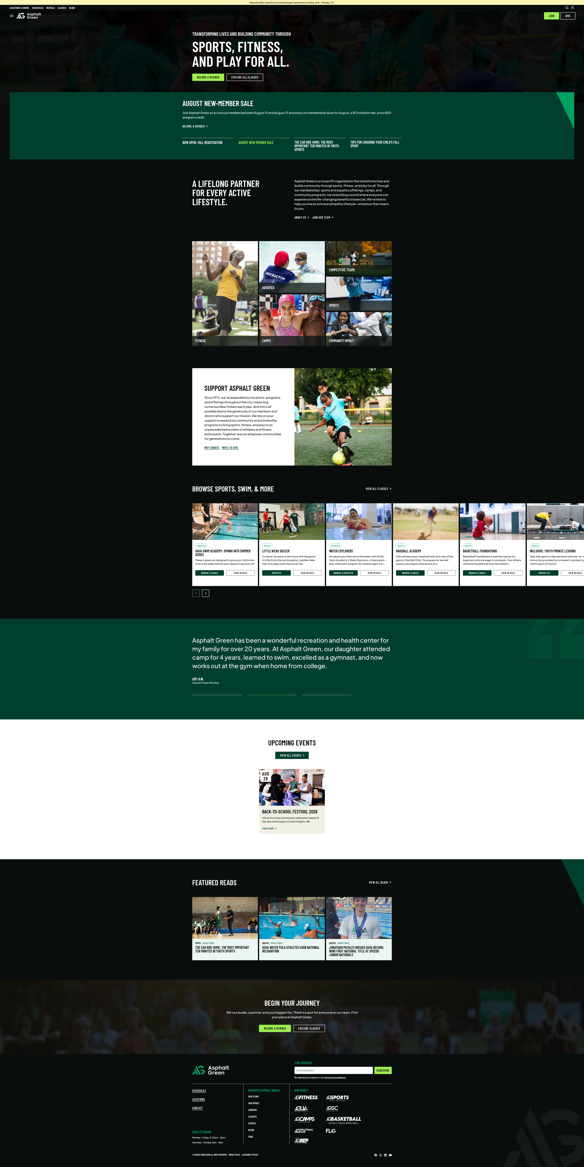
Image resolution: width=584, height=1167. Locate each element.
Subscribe (383, 1070)
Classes (62, 7)
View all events (290, 755)
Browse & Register (343, 572)
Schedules (37, 7)
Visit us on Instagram (380, 1155)
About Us (300, 217)
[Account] (572, 7)
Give (568, 16)
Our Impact (254, 1103)
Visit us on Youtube (390, 1155)
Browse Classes (209, 572)
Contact (197, 1108)
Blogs (72, 7)
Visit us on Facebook (375, 1155)
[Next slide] (205, 593)
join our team (321, 217)
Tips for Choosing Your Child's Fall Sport (374, 144)
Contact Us (544, 572)
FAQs (250, 1136)
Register (276, 572)
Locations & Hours (19, 7)
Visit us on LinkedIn (385, 1155)
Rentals (50, 7)
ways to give (230, 447)
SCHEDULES (199, 1090)
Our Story (253, 1096)
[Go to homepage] (28, 16)
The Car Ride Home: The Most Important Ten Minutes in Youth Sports (316, 145)
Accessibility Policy (250, 1154)
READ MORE (189, 126)
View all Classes (377, 488)
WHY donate (212, 447)
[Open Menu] (11, 16)
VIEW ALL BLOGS (378, 882)
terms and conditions (335, 1077)
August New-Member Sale (255, 142)
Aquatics (265, 943)
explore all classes (244, 77)
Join (551, 16)
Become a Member (208, 77)
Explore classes (309, 1028)
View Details (240, 572)
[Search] (567, 7)
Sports (198, 943)
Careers (252, 1109)
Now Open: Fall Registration (202, 142)
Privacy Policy (234, 1154)
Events (252, 1123)
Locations (198, 1099)
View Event (268, 828)
